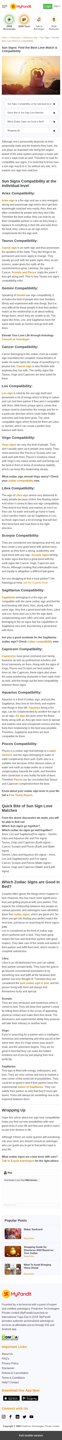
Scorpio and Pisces (24, 272)
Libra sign (22, 495)
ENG (56, 6)
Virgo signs (9, 444)
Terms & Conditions (13, 1377)
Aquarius (34, 707)
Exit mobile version (31, 1435)
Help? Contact (10, 1382)
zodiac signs (22, 914)
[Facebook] (10, 1417)
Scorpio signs (40, 555)
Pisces (18, 779)
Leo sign (7, 393)
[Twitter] (24, 1417)
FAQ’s (5, 1358)
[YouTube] (31, 1417)
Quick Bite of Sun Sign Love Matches (25, 112)
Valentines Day (30, 37)
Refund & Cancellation (15, 1373)
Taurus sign (9, 247)
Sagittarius (8, 597)
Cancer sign (24, 366)
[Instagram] (4, 1417)
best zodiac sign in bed (34, 983)
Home (4, 37)
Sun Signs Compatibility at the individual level (29, 104)
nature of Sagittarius (30, 1087)
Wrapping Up (13, 130)
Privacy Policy (10, 1363)
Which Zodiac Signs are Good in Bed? (25, 121)
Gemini (21, 295)
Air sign (20, 715)
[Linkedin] (17, 1417)
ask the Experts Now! (35, 582)
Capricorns (9, 656)
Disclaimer (8, 1368)
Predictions (15, 37)
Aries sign (8, 200)
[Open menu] (4, 6)
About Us (7, 1354)
